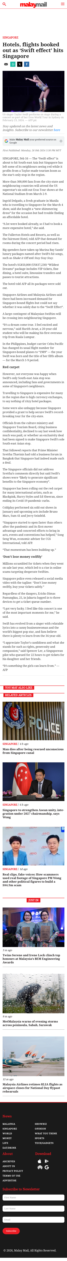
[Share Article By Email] (6, 65)
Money (7, 1138)
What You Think (46, 1133)
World (7, 1133)
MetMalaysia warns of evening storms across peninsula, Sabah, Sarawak (30, 1023)
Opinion (40, 1128)
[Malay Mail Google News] (47, 1169)
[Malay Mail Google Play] (47, 1163)
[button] (61, 141)
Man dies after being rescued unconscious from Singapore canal (33, 751)
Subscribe (11, 1231)
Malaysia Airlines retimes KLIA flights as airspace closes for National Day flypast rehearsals (32, 1088)
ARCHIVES (9, 1161)
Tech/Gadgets (44, 1143)
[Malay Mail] (33, 7)
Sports (39, 1138)
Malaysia (9, 1124)
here (57, 130)
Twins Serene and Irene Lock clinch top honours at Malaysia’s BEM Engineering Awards (31, 959)
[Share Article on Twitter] (19, 65)
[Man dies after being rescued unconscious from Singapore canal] (33, 721)
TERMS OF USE (11, 1175)
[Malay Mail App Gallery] (40, 1169)
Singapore (10, 37)
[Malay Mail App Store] (39, 1163)
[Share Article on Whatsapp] (12, 65)
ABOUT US (9, 1166)
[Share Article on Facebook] (26, 65)
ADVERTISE (9, 1180)
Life (5, 1143)
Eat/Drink (9, 1148)
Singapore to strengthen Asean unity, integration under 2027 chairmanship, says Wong (33, 813)
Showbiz (41, 1124)
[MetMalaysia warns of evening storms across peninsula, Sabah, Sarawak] (33, 993)
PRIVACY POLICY (13, 1171)
